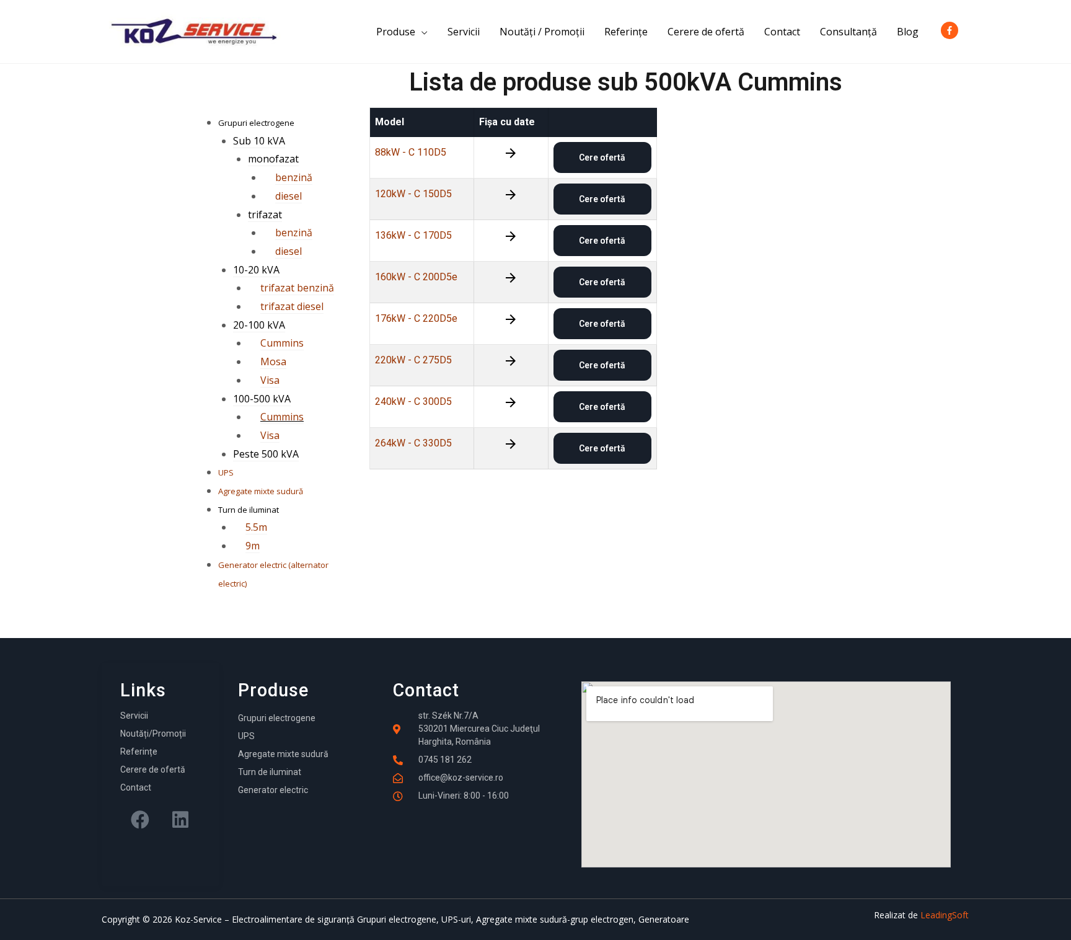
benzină (293, 177)
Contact (782, 31)
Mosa (273, 361)
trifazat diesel (292, 306)
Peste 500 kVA (266, 454)
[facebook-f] (952, 30)
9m (252, 545)
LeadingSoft (944, 915)
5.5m (256, 527)
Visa (270, 380)
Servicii (463, 31)
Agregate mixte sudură (260, 491)
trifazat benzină (297, 288)
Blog (908, 31)
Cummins (282, 343)
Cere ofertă (602, 157)
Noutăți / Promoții (542, 31)
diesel (288, 196)
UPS (226, 472)
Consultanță (848, 31)
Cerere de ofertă (706, 31)
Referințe (626, 31)
